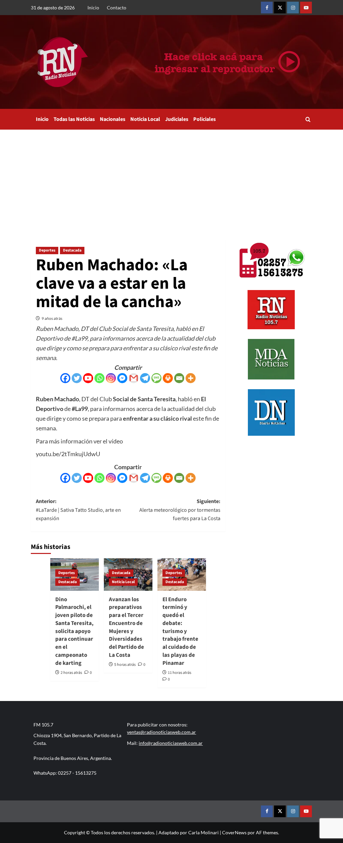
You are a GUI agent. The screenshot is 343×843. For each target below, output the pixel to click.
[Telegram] (145, 378)
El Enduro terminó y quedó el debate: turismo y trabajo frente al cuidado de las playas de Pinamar (180, 631)
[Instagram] (111, 378)
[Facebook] (65, 378)
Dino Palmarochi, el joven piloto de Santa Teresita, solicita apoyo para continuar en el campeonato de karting (74, 631)
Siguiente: (179, 510)
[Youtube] (88, 378)
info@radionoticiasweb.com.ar (171, 743)
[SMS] (156, 378)
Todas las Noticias (74, 119)
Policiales (204, 119)
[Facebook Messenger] (122, 378)
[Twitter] (77, 378)
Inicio (93, 7)
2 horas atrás (71, 673)
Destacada (72, 250)
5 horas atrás (125, 665)
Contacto (116, 7)
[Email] (179, 378)
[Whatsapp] (99, 378)
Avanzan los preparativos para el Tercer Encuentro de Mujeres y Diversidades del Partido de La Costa (126, 627)
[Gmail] (134, 378)
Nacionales (112, 119)
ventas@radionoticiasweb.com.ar (161, 732)
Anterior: (78, 510)
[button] (308, 119)
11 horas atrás (179, 673)
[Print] (168, 378)
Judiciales (176, 119)
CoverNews (234, 832)
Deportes (47, 250)
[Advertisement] (171, 180)
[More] (191, 378)
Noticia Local (145, 119)
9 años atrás (52, 318)
